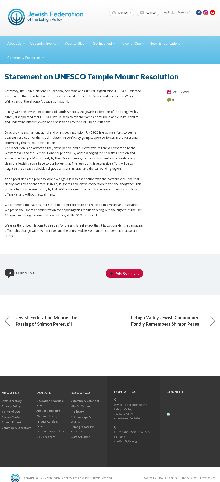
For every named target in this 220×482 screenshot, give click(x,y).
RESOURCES (81, 392)
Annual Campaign (48, 411)
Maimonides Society (50, 431)
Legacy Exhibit (80, 437)
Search (182, 12)
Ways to (74, 43)
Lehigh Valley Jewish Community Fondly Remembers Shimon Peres (165, 321)
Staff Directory (12, 401)
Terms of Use (11, 412)
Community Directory (16, 428)
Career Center (11, 417)
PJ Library (77, 412)
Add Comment (127, 273)
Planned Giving (46, 416)
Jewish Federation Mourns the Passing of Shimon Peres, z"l (46, 321)
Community (23, 57)
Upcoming (43, 43)
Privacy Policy (11, 406)
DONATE (43, 392)
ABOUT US (11, 392)
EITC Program (45, 437)
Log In (166, 12)
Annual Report (11, 422)
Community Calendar (85, 401)
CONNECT (175, 392)
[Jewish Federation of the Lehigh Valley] (47, 17)
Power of (130, 43)
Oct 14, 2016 (180, 91)
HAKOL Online (80, 406)
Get (102, 43)
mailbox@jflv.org (125, 441)
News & (164, 43)
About (14, 43)
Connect (151, 12)
